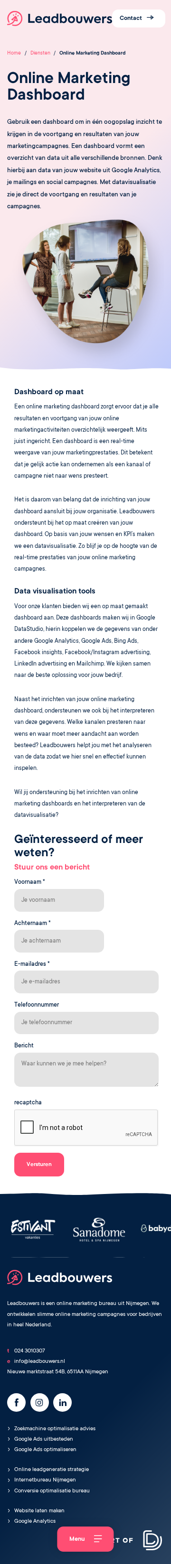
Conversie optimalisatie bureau (52, 1491)
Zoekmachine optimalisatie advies (54, 1429)
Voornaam (29, 882)
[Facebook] (16, 1402)
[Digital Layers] (131, 1542)
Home (14, 53)
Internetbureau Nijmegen (45, 1480)
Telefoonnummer (36, 1005)
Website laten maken (39, 1511)
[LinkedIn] (62, 1402)
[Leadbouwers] (59, 18)
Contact (131, 18)
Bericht (24, 1046)
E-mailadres (32, 964)
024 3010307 (29, 1351)
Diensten (40, 53)
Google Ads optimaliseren (45, 1450)
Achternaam (32, 923)
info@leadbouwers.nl (39, 1362)
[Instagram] (39, 1402)
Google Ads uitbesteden (43, 1439)
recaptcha (28, 1103)
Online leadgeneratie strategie (51, 1470)
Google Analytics (35, 1521)
